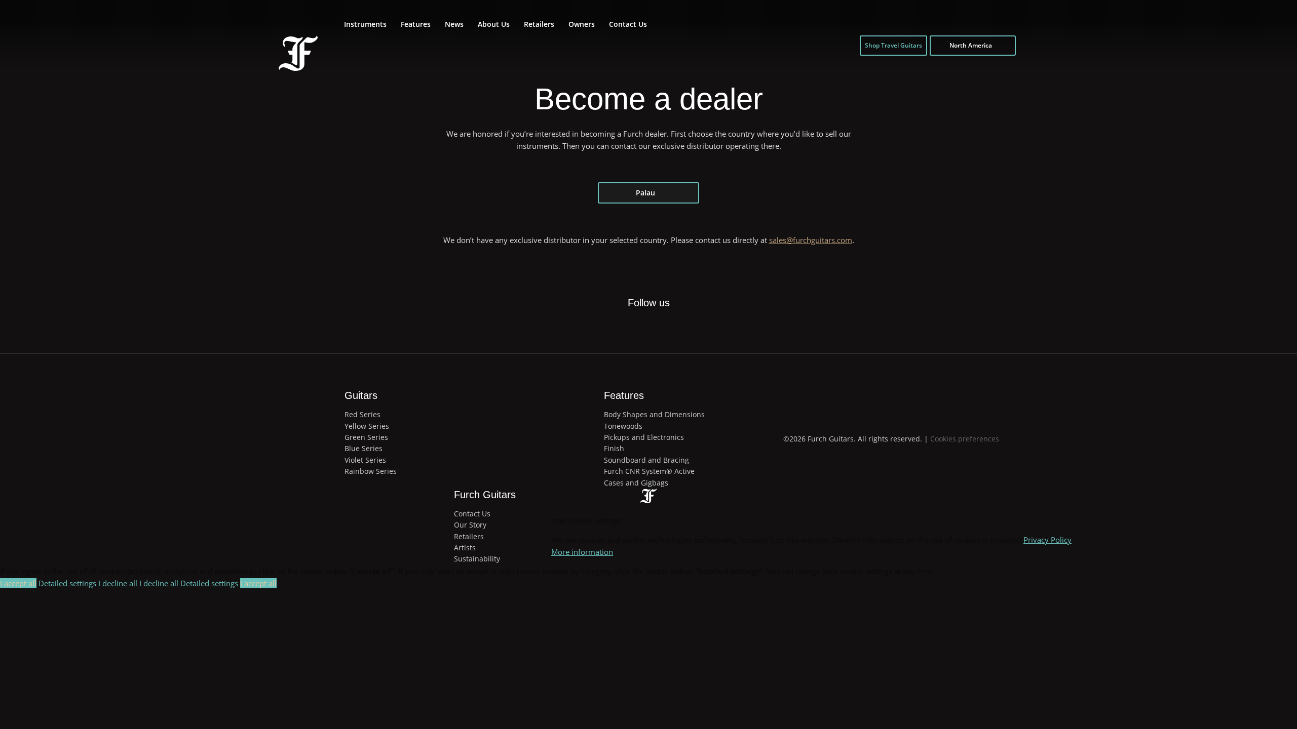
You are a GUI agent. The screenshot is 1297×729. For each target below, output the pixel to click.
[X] (636, 321)
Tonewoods (623, 426)
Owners (581, 24)
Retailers (539, 24)
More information (582, 552)
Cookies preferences (964, 438)
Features (416, 24)
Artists (465, 547)
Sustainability (477, 558)
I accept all (18, 583)
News (454, 24)
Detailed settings (67, 583)
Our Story (470, 525)
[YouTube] (683, 328)
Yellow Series (367, 426)
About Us (494, 24)
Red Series (362, 414)
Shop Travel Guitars (893, 45)
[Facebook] (613, 328)
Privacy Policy (1047, 540)
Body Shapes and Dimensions (654, 414)
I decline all (117, 583)
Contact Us (628, 24)
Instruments (365, 24)
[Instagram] (660, 328)
